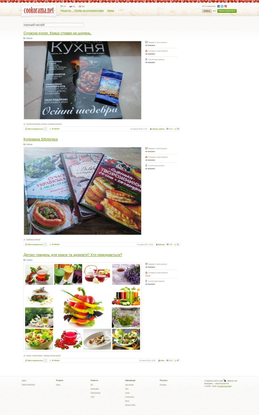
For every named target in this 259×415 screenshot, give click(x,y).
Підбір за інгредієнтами (89, 10)
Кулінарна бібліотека (41, 138)
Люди (110, 10)
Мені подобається (35, 129)
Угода (127, 393)
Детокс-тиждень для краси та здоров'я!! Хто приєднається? (73, 254)
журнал (44, 124)
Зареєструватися (227, 11)
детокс (28, 355)
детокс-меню (37, 355)
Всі (92, 385)
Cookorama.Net (224, 386)
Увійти (207, 11)
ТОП (92, 397)
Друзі (127, 401)
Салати (29, 260)
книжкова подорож (33, 239)
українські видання (33, 124)
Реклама (163, 385)
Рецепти (66, 10)
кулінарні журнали (55, 124)
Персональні (95, 393)
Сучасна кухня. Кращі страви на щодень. (58, 32)
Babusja (161, 244)
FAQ (126, 389)
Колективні (95, 389)
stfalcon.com (232, 381)
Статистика (129, 397)
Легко (147, 275)
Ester (162, 360)
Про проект (129, 385)
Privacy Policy (130, 405)
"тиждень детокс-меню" (52, 355)
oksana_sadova (158, 129)
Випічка (29, 38)
